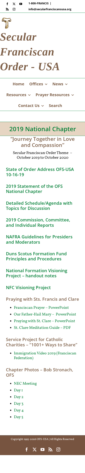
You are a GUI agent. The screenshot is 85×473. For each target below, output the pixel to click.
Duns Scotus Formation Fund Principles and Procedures (36, 256)
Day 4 (19, 410)
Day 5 (18, 417)
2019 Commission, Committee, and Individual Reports (38, 222)
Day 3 (18, 404)
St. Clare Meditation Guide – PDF (42, 328)
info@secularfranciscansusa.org (49, 9)
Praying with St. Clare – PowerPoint (44, 321)
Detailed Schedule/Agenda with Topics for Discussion (39, 205)
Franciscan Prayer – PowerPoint (41, 308)
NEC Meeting (25, 383)
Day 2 (19, 397)
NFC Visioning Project (28, 287)
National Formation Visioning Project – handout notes (36, 272)
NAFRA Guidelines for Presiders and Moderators (39, 239)
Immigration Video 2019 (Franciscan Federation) (45, 356)
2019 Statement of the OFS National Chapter (34, 188)
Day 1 (18, 390)
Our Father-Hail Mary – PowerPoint (45, 314)
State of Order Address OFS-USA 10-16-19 (40, 171)
